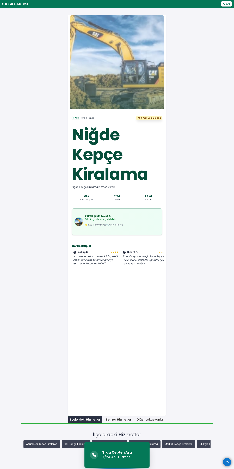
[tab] (85, 419)
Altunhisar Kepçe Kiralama (41, 444)
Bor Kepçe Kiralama (76, 444)
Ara (228, 3)
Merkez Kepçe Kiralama (179, 444)
